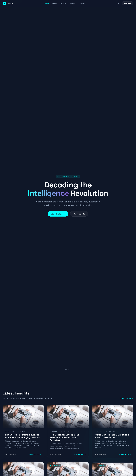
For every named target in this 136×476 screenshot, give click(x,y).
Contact (82, 3)
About (54, 3)
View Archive (125, 398)
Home (47, 3)
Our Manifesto (79, 214)
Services (63, 3)
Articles (72, 3)
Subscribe (127, 3)
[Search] (118, 3)
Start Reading (56, 214)
